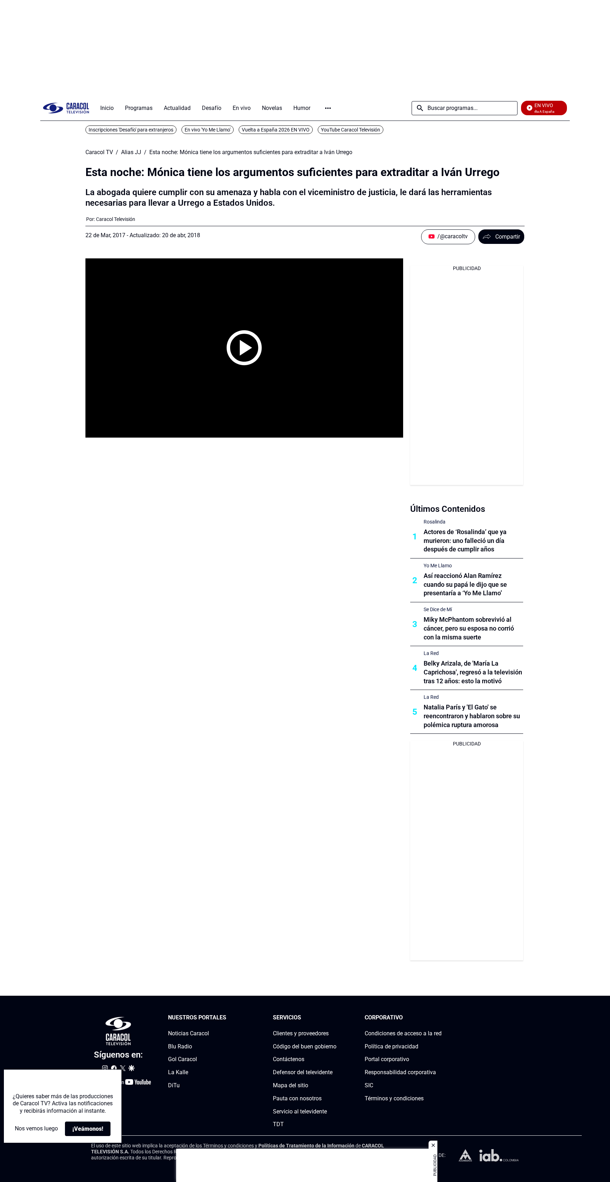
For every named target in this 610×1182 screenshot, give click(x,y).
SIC (369, 1085)
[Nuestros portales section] (228, 1018)
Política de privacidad (391, 1046)
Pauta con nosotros (297, 1098)
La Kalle (178, 1072)
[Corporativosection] (439, 1018)
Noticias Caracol (188, 1033)
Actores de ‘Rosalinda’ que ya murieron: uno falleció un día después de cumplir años (465, 540)
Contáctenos (288, 1059)
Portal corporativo (387, 1059)
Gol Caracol (182, 1059)
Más (328, 108)
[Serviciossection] (334, 1018)
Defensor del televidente (303, 1072)
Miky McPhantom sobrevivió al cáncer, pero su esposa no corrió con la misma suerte (469, 628)
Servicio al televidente (300, 1111)
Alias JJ (131, 152)
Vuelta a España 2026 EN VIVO (276, 130)
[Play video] (244, 347)
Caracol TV (99, 152)
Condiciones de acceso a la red (403, 1033)
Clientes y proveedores (301, 1033)
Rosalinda (434, 522)
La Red (431, 653)
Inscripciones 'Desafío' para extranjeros (131, 130)
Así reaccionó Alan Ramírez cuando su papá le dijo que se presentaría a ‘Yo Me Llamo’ (465, 584)
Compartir (507, 236)
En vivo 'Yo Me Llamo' (208, 130)
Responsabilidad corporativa (400, 1072)
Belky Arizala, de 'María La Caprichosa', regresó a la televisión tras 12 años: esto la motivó (473, 672)
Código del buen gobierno (304, 1046)
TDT (278, 1124)
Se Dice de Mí (438, 609)
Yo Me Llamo (438, 565)
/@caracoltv (452, 236)
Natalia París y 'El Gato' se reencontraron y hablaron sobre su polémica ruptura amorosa (472, 715)
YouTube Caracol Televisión (350, 130)
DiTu (174, 1085)
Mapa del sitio (290, 1085)
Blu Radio (180, 1046)
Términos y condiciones (394, 1098)
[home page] (66, 108)
